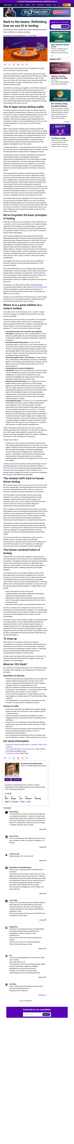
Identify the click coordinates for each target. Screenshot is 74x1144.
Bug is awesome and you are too (60, 46)
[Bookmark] (14, 64)
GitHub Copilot (28, 344)
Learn (15, 5)
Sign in (21, 1001)
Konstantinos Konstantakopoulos (15, 35)
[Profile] (6, 812)
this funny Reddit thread (39, 287)
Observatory (40, 5)
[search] (60, 5)
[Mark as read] (9, 64)
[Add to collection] (18, 64)
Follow (7, 779)
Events (21, 5)
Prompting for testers (13, 753)
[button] (27, 64)
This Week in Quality (58, 138)
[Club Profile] (10, 794)
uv (37, 409)
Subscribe (65, 26)
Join (54, 5)
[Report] (22, 64)
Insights (27, 5)
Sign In (67, 5)
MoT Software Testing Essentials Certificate (59, 105)
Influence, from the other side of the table (59, 77)
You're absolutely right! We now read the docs (20, 749)
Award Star (17, 779)
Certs (33, 5)
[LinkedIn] (6, 794)
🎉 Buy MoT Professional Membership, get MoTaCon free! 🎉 (37, 1)
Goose (31, 401)
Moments (48, 5)
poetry (32, 409)
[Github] (8, 794)
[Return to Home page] (7, 5)
